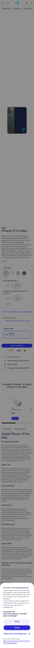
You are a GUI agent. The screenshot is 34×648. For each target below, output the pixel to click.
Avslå (17, 621)
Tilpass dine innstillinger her (15, 634)
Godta (16, 628)
